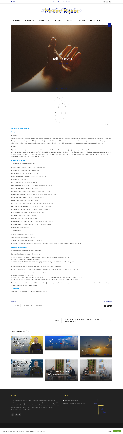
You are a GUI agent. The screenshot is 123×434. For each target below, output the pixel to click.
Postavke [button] (109, 431)
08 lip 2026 (52, 345)
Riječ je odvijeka (27, 305)
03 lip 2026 (86, 354)
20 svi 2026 (52, 378)
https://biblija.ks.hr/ (45, 283)
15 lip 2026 (18, 349)
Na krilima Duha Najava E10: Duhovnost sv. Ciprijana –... (59, 340)
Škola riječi (39, 305)
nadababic (16, 305)
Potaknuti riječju (61, 63)
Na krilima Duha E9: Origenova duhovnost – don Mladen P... (26, 367)
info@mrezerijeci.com (71, 400)
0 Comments (38, 349)
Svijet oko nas (25, 351)
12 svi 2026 (86, 378)
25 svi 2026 (18, 372)
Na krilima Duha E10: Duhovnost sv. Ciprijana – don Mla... (26, 344)
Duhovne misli (93, 354)
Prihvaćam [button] (117, 431)
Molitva (85, 351)
